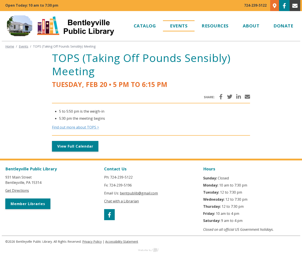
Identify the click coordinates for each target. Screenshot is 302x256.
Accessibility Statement (121, 241)
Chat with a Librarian (121, 201)
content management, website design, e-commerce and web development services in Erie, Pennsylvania (151, 249)
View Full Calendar (75, 146)
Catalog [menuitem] (145, 26)
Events (23, 46)
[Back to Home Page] (64, 26)
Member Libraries (28, 203)
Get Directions (17, 190)
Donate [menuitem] (283, 26)
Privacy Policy (92, 241)
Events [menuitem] (178, 26)
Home (9, 46)
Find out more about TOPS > (75, 127)
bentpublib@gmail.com (139, 193)
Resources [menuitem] (215, 26)
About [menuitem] (251, 26)
